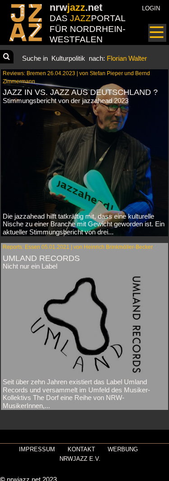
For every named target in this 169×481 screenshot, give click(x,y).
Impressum (37, 449)
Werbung (123, 449)
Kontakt (81, 449)
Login (151, 8)
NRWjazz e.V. (79, 458)
